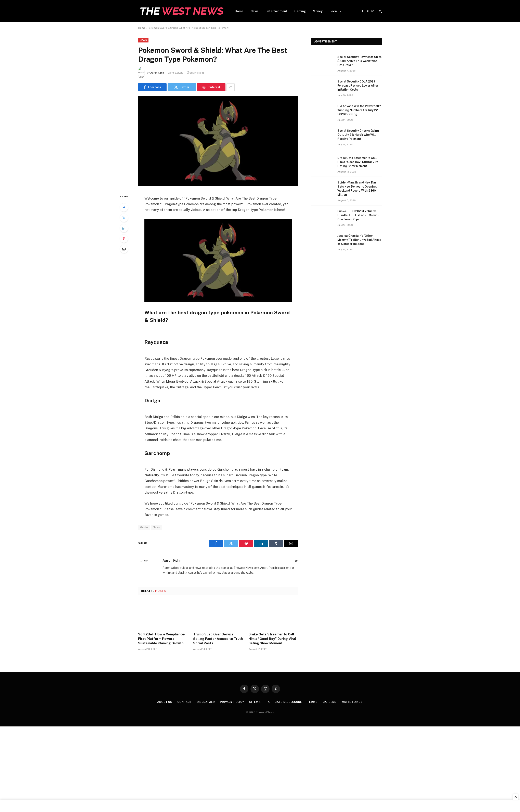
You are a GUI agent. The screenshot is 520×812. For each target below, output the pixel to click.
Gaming (300, 11)
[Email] (124, 249)
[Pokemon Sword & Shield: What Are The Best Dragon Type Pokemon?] (218, 185)
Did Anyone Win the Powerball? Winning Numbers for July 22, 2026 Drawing (359, 110)
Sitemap (256, 701)
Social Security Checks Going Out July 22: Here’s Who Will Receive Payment (358, 134)
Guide (144, 527)
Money (318, 11)
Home (239, 11)
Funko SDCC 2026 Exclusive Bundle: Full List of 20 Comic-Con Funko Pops (358, 215)
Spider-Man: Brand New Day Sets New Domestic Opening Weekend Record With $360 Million (357, 188)
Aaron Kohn (157, 72)
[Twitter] (124, 218)
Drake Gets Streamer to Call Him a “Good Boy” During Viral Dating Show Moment (272, 638)
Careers (329, 701)
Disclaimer (206, 701)
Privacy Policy (232, 701)
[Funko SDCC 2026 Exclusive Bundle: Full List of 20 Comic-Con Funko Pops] (322, 216)
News (254, 11)
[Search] (380, 11)
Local (333, 11)
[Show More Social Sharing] (230, 87)
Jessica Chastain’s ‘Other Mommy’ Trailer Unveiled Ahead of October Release (359, 239)
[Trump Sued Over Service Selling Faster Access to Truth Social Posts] (218, 615)
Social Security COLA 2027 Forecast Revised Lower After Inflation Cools (357, 85)
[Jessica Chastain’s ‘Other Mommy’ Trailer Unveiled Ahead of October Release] (322, 241)
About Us (164, 701)
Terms (312, 701)
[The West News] (181, 11)
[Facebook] (124, 207)
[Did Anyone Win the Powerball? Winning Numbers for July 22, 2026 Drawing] (322, 111)
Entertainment (276, 11)
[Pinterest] (124, 238)
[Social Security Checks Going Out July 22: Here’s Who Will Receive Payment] (322, 136)
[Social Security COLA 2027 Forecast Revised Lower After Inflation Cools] (322, 86)
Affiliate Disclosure (285, 701)
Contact (184, 701)
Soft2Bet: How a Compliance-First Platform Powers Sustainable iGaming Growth (161, 638)
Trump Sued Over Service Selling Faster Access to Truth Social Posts (218, 638)
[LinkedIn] (124, 228)
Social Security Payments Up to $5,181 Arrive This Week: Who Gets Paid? (359, 61)
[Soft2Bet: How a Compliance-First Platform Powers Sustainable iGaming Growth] (163, 615)
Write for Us (352, 701)
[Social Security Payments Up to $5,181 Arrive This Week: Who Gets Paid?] (322, 62)
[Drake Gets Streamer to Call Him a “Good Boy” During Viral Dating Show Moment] (273, 615)
